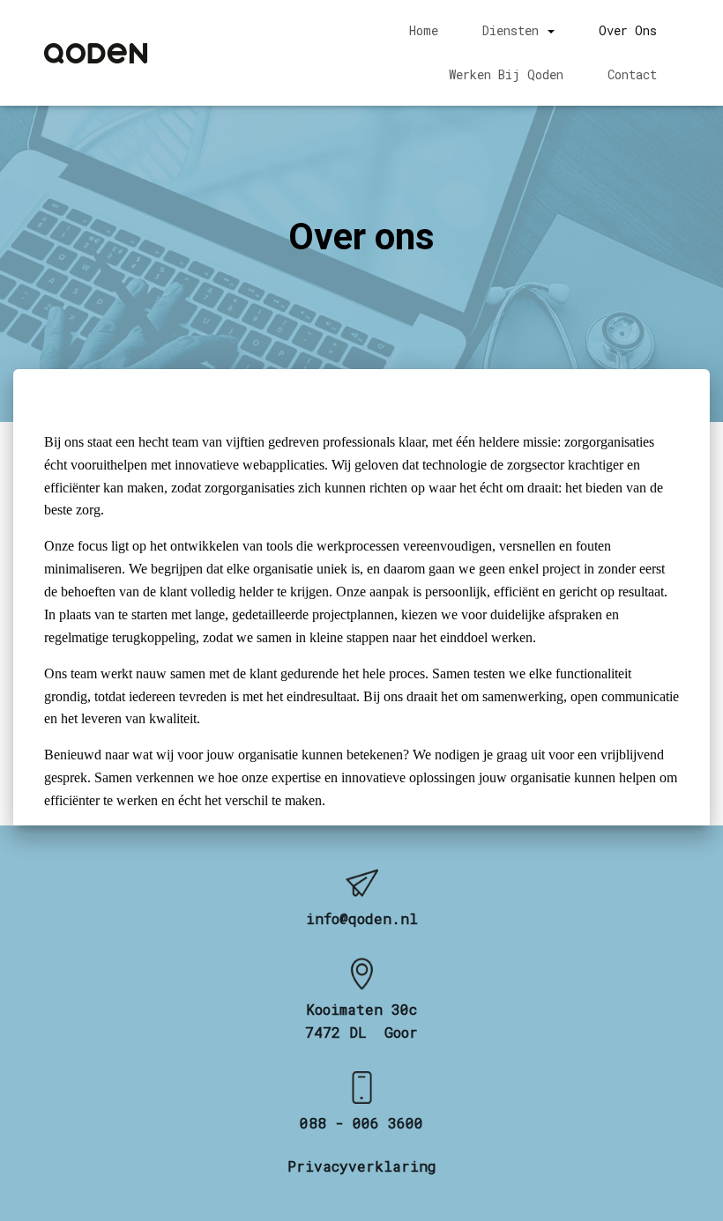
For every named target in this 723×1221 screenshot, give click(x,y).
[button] (550, 30)
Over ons (628, 30)
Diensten (514, 30)
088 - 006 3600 (361, 1123)
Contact (632, 74)
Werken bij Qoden (506, 74)
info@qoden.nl (362, 918)
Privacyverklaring (361, 1166)
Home (423, 30)
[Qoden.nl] (95, 53)
